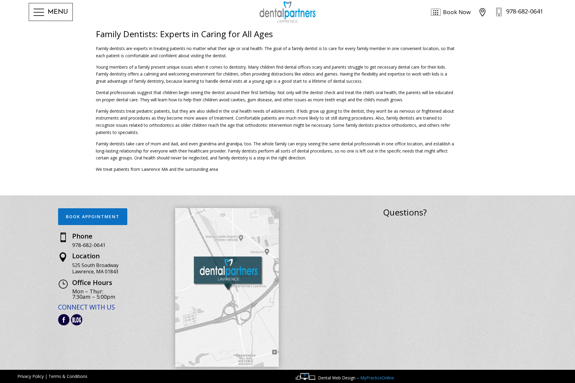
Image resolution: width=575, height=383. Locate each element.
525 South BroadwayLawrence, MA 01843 (95, 268)
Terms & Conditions (68, 376)
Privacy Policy (30, 376)
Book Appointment (92, 216)
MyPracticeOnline (377, 378)
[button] (51, 12)
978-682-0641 (89, 245)
